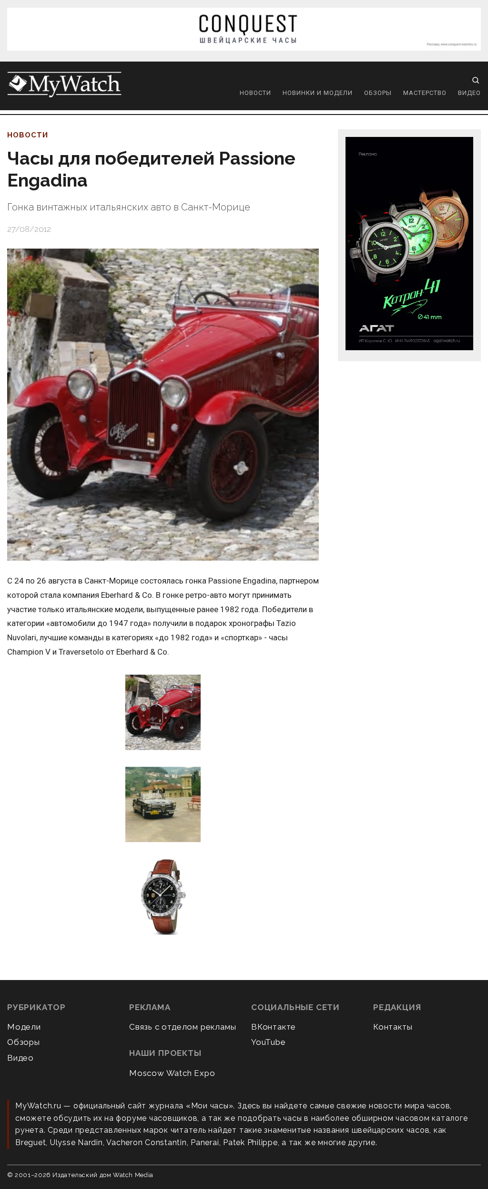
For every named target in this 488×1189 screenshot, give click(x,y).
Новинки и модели (318, 92)
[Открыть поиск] (475, 80)
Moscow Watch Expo (172, 1073)
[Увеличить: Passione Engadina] (163, 713)
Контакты (392, 1027)
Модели (24, 1027)
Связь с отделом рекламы (182, 1027)
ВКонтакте (273, 1027)
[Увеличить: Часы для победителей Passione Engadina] (163, 405)
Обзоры (378, 92)
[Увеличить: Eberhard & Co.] (163, 897)
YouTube (268, 1042)
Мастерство (425, 92)
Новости (255, 92)
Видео (469, 92)
